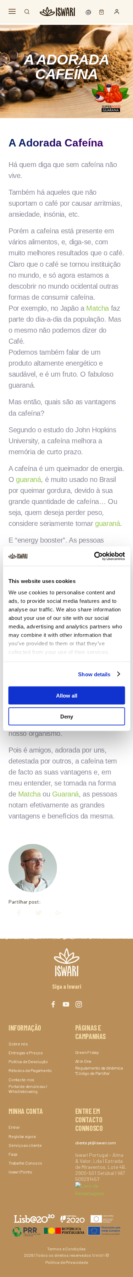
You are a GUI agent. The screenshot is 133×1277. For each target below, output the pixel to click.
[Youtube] (66, 1004)
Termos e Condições (66, 1248)
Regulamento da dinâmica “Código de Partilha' (99, 1070)
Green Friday (87, 1052)
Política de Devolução (28, 1061)
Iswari (98, 1255)
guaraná (28, 479)
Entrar (14, 1127)
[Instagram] (79, 1004)
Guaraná (65, 794)
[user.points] (89, 11)
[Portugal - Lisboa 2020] (66, 1230)
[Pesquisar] (27, 12)
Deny (66, 716)
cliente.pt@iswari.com (95, 1142)
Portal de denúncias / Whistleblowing (28, 1089)
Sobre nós (18, 1043)
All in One (83, 1061)
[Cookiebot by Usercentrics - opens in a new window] (95, 556)
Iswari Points (20, 1171)
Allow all (66, 696)
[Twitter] (35, 913)
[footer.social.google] (55, 913)
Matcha (97, 308)
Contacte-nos (21, 1079)
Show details (94, 674)
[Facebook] (15, 913)
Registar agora (22, 1136)
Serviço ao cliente (25, 1145)
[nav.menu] (12, 11)
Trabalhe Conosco (25, 1162)
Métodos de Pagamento (30, 1070)
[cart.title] (100, 12)
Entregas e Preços (26, 1052)
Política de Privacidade (66, 1262)
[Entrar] (117, 12)
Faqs (13, 1153)
